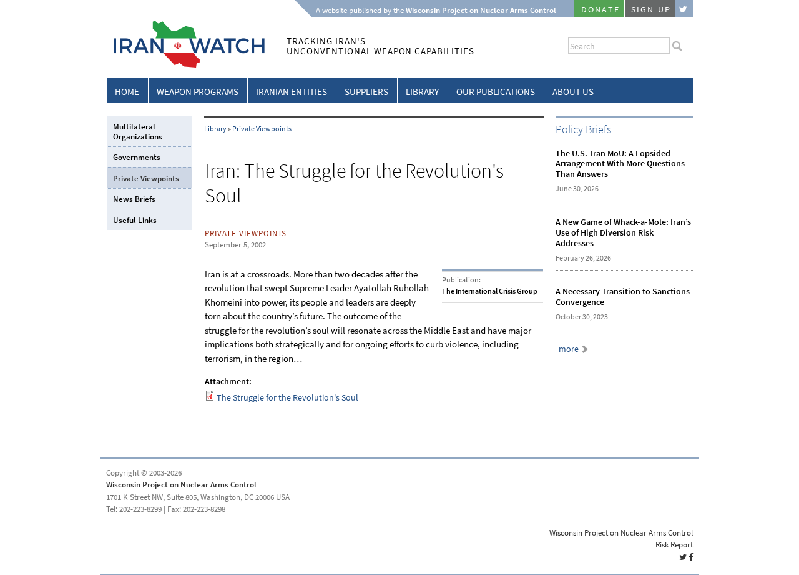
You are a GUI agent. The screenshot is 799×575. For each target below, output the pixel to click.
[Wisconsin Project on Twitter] (684, 9)
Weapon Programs (197, 92)
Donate (600, 10)
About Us (573, 92)
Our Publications (495, 92)
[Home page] (185, 65)
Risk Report (674, 544)
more (569, 349)
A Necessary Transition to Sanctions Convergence (623, 297)
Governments (136, 157)
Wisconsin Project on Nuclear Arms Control (181, 484)
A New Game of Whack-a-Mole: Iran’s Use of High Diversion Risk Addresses (623, 232)
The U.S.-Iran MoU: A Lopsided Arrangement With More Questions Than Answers (620, 164)
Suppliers (366, 92)
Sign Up (651, 10)
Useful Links (135, 220)
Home (127, 92)
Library (422, 92)
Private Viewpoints (262, 129)
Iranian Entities (291, 92)
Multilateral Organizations (137, 131)
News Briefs (134, 199)
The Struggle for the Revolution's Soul (287, 398)
